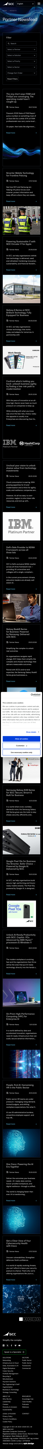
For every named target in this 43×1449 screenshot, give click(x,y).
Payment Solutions (9, 1382)
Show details (31, 732)
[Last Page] (38, 1319)
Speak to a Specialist (12, 1352)
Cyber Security (8, 1371)
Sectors (25, 1358)
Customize (20, 746)
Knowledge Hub (27, 1399)
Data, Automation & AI (10, 1366)
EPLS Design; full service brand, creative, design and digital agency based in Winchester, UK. (28, 1443)
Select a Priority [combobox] (13, 61)
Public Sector (27, 1360)
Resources (26, 1396)
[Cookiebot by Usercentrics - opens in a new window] (30, 695)
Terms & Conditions (10, 1419)
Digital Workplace (9, 1368)
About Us (6, 1396)
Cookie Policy (7, 1422)
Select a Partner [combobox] (13, 49)
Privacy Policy (7, 1416)
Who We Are (7, 1399)
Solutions (7, 1358)
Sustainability (7, 1410)
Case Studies (27, 1402)
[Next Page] (34, 1319)
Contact (25, 1414)
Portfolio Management (10, 1374)
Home (5, 10)
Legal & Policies (9, 1414)
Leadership (7, 1402)
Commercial (26, 1368)
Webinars (25, 1407)
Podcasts (25, 1404)
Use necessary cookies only (21, 752)
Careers (5, 1404)
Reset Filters (12, 79)
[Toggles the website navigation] (38, 4)
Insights (13, 10)
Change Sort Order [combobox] (14, 73)
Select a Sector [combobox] (13, 67)
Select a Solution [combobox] (14, 55)
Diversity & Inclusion (10, 1407)
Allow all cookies (21, 739)
